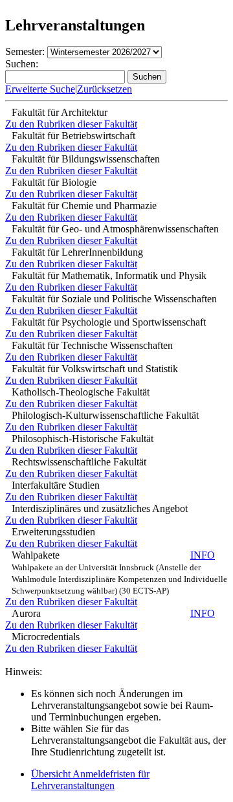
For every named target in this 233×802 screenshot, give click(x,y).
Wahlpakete (119, 573)
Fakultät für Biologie (54, 182)
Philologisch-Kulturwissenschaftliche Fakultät (105, 415)
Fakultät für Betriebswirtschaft (73, 135)
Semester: (25, 51)
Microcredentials (46, 636)
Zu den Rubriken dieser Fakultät (71, 123)
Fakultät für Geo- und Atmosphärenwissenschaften (115, 228)
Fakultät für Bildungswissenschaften (86, 158)
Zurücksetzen (104, 89)
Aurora (113, 613)
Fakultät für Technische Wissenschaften (92, 345)
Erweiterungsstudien (53, 531)
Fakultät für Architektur (59, 112)
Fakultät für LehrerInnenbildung (77, 252)
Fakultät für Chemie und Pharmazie (84, 205)
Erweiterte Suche (40, 89)
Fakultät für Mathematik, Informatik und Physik (109, 275)
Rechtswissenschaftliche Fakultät (79, 461)
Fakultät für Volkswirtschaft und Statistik (95, 368)
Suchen (147, 77)
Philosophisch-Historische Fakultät (82, 438)
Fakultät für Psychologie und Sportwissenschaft (109, 322)
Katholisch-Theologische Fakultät (81, 391)
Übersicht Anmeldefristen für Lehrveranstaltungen (90, 779)
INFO (202, 555)
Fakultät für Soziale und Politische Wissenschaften (114, 298)
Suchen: (21, 63)
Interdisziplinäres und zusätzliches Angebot (100, 508)
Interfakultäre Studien (56, 485)
